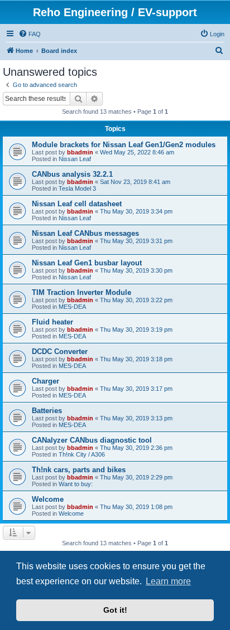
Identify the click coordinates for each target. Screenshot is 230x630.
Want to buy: (76, 484)
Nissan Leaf (75, 159)
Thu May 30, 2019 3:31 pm (136, 241)
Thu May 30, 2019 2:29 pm (136, 477)
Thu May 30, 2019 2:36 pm (136, 447)
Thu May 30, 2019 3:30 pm (136, 270)
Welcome (48, 499)
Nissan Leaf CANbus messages (85, 233)
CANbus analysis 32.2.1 (72, 174)
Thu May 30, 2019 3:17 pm (136, 388)
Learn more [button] (168, 581)
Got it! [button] (115, 609)
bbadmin (80, 152)
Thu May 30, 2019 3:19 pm (136, 329)
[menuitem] (29, 34)
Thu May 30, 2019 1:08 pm (136, 506)
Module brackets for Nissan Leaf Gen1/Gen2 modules (123, 144)
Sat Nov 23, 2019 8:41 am (135, 181)
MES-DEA (72, 306)
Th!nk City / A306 (82, 454)
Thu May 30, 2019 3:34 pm (136, 211)
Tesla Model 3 (77, 188)
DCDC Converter (60, 351)
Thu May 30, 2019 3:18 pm (136, 359)
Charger (45, 381)
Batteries (47, 410)
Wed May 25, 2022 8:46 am (137, 152)
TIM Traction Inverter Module (81, 292)
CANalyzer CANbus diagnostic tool (92, 440)
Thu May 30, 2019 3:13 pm (136, 418)
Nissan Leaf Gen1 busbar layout (87, 263)
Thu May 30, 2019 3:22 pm (136, 300)
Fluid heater (52, 322)
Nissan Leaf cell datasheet (77, 204)
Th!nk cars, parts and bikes (79, 470)
